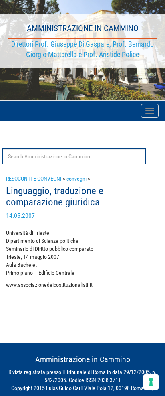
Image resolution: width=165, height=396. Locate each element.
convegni (76, 178)
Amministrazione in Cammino (83, 28)
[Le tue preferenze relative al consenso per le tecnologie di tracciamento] (151, 382)
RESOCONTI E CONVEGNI (34, 178)
